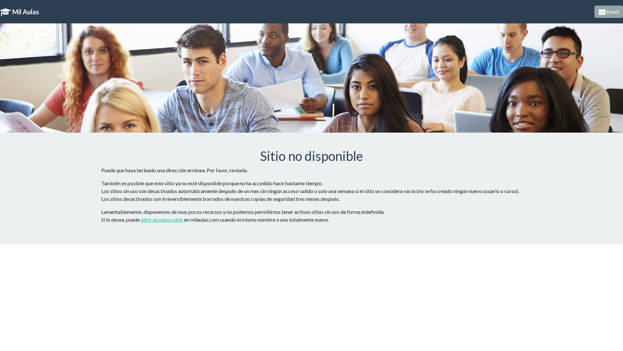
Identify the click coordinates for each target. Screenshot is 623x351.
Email (612, 11)
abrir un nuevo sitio (162, 219)
